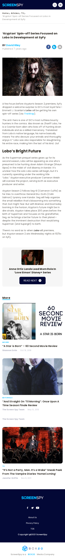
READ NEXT (31, 280)
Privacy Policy (32, 523)
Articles (15, 13)
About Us (32, 517)
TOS (32, 528)
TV (22, 13)
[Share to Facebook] (48, 48)
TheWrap (29, 113)
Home (5, 13)
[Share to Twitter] (54, 48)
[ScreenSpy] (12, 5)
